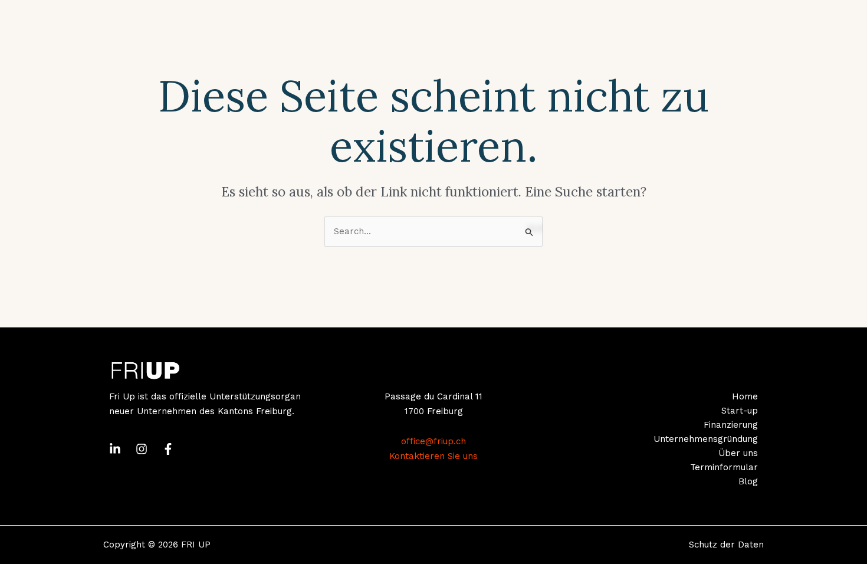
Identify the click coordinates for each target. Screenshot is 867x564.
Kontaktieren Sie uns (433, 456)
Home (745, 396)
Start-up (739, 410)
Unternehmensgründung (705, 439)
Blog (748, 481)
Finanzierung (731, 424)
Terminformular (724, 467)
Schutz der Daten (726, 544)
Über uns (738, 453)
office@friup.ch (433, 441)
